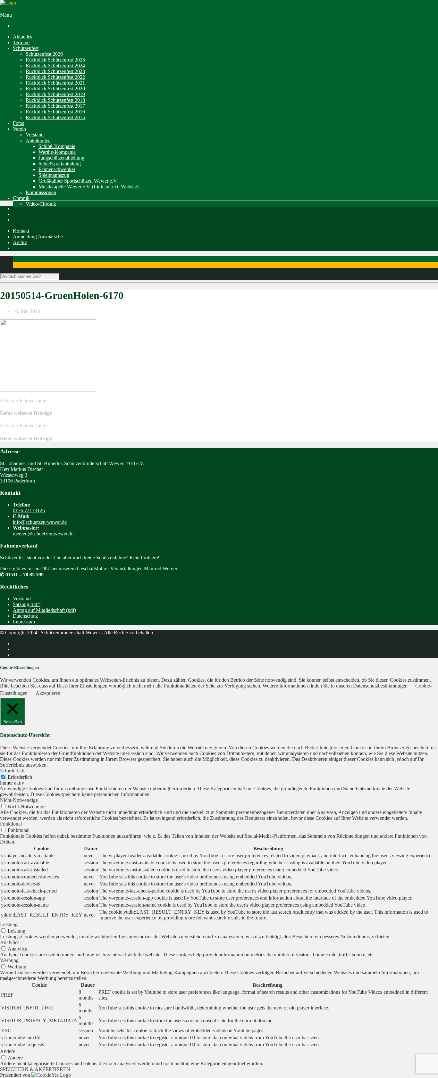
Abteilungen (38, 140)
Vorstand (35, 134)
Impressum (24, 621)
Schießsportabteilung (59, 163)
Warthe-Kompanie (57, 152)
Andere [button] (7, 1051)
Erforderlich (20, 777)
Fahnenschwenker (56, 169)
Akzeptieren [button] (48, 693)
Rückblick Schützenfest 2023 (55, 71)
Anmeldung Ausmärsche (38, 236)
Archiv (20, 242)
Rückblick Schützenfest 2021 (55, 83)
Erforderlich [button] (12, 770)
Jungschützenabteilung (61, 157)
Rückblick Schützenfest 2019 (55, 94)
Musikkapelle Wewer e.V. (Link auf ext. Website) (88, 186)
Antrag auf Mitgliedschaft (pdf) (44, 610)
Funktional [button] (11, 824)
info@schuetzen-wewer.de (40, 522)
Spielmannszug (53, 175)
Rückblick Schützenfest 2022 (55, 77)
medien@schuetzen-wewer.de (43, 533)
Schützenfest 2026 (44, 54)
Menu (6, 15)
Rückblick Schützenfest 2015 (55, 117)
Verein (19, 129)
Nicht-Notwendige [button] (19, 800)
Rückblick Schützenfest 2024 (55, 65)
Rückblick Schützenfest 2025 (55, 59)
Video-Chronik (41, 204)
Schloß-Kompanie (56, 146)
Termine (21, 42)
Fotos (18, 123)
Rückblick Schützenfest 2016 (55, 111)
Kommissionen (41, 192)
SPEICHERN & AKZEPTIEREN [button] (35, 1069)
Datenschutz (25, 616)
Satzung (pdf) (26, 604)
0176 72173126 (29, 510)
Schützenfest (25, 48)
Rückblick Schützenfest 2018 (55, 100)
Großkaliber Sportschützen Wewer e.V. (78, 181)
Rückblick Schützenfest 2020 (55, 88)
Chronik (21, 198)
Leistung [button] (9, 924)
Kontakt (21, 231)
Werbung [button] (9, 960)
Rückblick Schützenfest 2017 (55, 106)
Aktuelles (22, 36)
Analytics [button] (9, 942)
